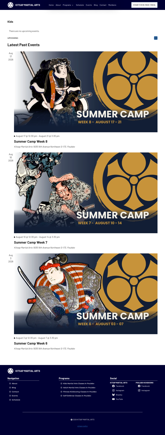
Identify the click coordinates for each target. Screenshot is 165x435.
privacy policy (82, 426)
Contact (103, 5)
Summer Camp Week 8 (30, 141)
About (58, 5)
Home (51, 5)
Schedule (80, 5)
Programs (67, 5)
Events (89, 5)
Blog (96, 5)
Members (112, 5)
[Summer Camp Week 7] (86, 192)
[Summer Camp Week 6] (86, 293)
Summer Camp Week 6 (30, 343)
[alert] (82, 31)
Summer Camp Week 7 (30, 242)
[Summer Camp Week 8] (86, 91)
